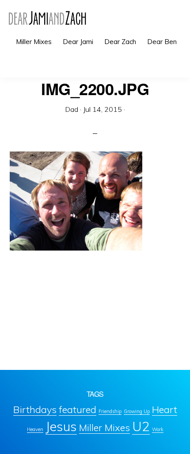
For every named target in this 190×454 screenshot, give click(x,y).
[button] (176, 62)
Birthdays (35, 409)
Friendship (110, 411)
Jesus (61, 426)
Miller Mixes (104, 427)
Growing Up (137, 411)
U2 (141, 426)
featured (77, 409)
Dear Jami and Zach (47, 18)
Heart (164, 409)
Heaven (35, 429)
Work (157, 429)
